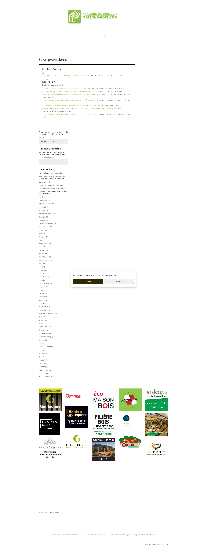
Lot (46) (41, 290)
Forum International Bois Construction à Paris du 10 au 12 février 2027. (69, 100)
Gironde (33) (43, 250)
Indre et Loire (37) (45, 260)
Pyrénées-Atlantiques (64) (48, 313)
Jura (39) (42, 267)
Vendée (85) (43, 357)
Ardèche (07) (43, 207)
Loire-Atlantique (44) (46, 277)
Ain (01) (41, 197)
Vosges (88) (43, 360)
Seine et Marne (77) (46, 337)
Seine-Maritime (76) (46, 333)
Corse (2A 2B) (43, 217)
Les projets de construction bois (145, 535)
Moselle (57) (43, 300)
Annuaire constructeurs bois (109, 27)
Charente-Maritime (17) (47, 224)
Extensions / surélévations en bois (51, 185)
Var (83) (41, 350)
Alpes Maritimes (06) (46, 204)
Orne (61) (42, 303)
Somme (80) (43, 340)
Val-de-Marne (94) (45, 377)
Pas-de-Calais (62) (45, 307)
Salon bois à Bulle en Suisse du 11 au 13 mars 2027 (62, 106)
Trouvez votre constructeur (103, 481)
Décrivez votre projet (103, 488)
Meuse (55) (43, 293)
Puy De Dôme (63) (45, 310)
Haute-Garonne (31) (46, 243)
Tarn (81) (42, 343)
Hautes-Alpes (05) (45, 200)
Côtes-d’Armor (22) (45, 227)
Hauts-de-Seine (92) (46, 370)
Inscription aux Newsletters (120, 33)
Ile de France (43, 330)
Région (41, 137)
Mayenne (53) (44, 287)
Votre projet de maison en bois (82, 27)
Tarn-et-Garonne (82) (46, 347)
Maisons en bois (45, 182)
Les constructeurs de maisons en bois (100, 535)
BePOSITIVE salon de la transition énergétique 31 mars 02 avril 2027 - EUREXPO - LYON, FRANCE (78, 108)
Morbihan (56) (44, 297)
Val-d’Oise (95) (44, 373)
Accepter (88, 281)
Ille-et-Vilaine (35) (45, 257)
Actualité (129, 27)
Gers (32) (42, 247)
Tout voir (45, 79)
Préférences (118, 281)
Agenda (105, 33)
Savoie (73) (42, 323)
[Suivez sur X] (45, 11)
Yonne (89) (42, 363)
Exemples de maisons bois (86, 33)
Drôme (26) (43, 230)
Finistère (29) (43, 237)
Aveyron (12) (43, 210)
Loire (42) (42, 274)
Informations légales (123, 535)
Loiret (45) (42, 280)
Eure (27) (42, 234)
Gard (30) (42, 240)
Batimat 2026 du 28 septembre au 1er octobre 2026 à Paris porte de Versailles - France (75, 94)
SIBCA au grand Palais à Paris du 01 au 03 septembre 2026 (63, 75)
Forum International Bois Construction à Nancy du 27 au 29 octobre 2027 (70, 114)
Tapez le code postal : (46, 158)
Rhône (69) (42, 317)
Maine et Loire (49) (45, 283)
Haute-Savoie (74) (45, 327)
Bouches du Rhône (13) (47, 214)
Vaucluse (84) (43, 353)
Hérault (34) (43, 254)
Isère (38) (42, 263)
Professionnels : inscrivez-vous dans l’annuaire (67, 535)
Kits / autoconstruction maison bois (51, 189)
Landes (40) (43, 270)
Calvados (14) (43, 220)
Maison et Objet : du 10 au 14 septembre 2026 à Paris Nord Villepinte (69, 92)
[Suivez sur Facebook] (40, 11)
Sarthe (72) (43, 320)
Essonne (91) (43, 367)
